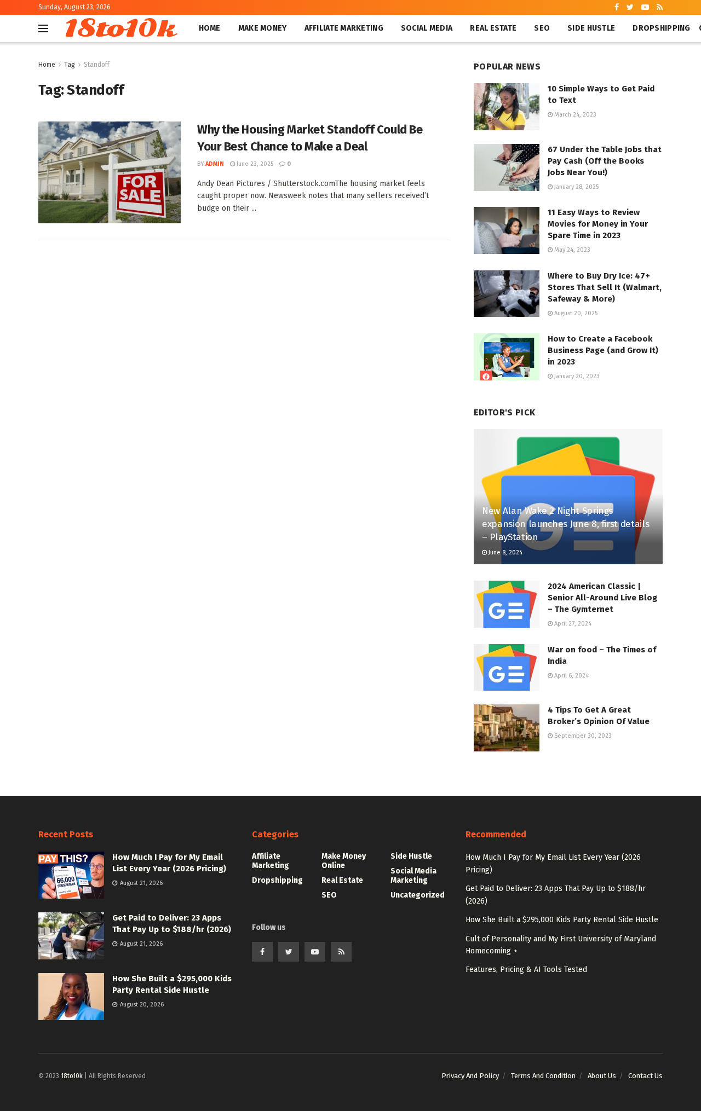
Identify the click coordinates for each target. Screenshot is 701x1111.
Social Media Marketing (413, 875)
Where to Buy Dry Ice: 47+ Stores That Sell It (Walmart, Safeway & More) (605, 287)
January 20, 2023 (576, 376)
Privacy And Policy (470, 1076)
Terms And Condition (543, 1076)
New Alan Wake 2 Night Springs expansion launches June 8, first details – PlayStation (565, 524)
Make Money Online (343, 861)
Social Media (426, 28)
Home (210, 28)
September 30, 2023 (582, 735)
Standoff (97, 64)
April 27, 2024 (572, 623)
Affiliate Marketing (343, 28)
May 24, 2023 (571, 249)
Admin (214, 163)
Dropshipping (661, 28)
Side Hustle (591, 28)
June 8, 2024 (504, 552)
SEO (542, 28)
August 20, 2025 (575, 313)
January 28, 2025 (576, 186)
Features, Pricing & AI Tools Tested (526, 969)
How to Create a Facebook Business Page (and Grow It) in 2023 (603, 350)
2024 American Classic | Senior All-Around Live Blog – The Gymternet (602, 597)
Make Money (262, 28)
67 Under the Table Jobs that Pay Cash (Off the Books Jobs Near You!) (605, 160)
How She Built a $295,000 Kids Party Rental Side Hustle (562, 919)
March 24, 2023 (574, 114)
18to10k (119, 28)
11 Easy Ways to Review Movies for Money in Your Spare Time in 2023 (598, 223)
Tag (69, 64)
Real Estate (493, 28)
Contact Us (645, 1076)
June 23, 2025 (254, 163)
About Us (602, 1076)
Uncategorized (417, 895)
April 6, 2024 (571, 675)
